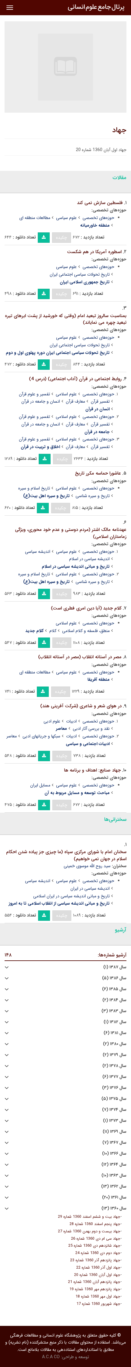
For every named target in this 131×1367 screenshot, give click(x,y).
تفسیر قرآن (100, 401)
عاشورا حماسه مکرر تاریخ (98, 473)
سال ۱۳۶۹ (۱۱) (114, 1132)
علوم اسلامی (66, 394)
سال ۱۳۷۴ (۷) (114, 1110)
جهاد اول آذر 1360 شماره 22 (98, 1268)
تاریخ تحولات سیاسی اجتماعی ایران (80, 274)
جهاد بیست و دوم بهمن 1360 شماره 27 (89, 1231)
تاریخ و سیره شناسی (93, 496)
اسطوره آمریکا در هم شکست (94, 252)
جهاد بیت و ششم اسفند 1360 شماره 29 (89, 1217)
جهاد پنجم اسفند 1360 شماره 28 (94, 1224)
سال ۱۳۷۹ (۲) (114, 1055)
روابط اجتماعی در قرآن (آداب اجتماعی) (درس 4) (75, 379)
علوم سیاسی (66, 217)
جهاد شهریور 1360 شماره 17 (98, 1304)
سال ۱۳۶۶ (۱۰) (114, 1153)
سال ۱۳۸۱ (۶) (115, 1033)
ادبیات (71, 721)
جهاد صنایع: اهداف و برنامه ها (92, 770)
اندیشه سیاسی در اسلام (89, 559)
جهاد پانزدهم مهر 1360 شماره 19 (94, 1289)
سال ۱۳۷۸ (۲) (114, 1066)
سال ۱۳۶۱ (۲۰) (114, 1197)
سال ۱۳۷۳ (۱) (114, 1121)
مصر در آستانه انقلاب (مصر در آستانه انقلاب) (80, 657)
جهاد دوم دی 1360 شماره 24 (97, 1253)
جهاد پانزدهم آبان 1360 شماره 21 (94, 1282)
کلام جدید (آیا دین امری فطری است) (86, 608)
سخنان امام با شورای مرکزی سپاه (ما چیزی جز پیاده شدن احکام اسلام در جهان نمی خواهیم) (66, 855)
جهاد (119, 130)
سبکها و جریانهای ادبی (41, 736)
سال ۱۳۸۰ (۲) (114, 1044)
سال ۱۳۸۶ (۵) (114, 978)
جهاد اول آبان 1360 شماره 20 (97, 1275)
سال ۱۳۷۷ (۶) (114, 1077)
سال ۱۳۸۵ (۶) (114, 989)
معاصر (11, 736)
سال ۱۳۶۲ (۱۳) (113, 1186)
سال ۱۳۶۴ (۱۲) (113, 1164)
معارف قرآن (75, 401)
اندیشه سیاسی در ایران (90, 888)
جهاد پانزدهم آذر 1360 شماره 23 (95, 1260)
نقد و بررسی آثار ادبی (91, 728)
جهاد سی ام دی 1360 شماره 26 (95, 1239)
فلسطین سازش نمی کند (100, 203)
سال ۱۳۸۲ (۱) (115, 1022)
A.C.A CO (51, 1357)
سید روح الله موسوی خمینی (87, 866)
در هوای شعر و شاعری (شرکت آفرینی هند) (81, 706)
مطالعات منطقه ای (34, 217)
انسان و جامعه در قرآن (40, 401)
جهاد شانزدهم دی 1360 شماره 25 (94, 1246)
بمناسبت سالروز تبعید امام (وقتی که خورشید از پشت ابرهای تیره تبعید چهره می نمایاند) (65, 319)
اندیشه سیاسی (37, 551)
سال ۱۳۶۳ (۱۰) (113, 1175)
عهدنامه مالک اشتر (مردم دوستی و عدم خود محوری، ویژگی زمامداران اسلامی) (70, 533)
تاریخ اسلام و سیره (34, 488)
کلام (52, 630)
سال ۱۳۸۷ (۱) (114, 967)
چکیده (61, 237)
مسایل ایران (40, 785)
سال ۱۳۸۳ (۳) (113, 1011)
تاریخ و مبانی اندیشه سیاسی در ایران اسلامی (71, 896)
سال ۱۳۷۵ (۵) (113, 1099)
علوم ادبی (52, 721)
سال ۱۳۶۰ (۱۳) (113, 1208)
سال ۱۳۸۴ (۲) (114, 1000)
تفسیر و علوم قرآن (34, 394)
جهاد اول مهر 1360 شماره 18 (98, 1297)
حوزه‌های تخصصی (98, 217)
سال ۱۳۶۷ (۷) (114, 1142)
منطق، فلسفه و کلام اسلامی (86, 630)
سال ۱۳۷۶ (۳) (114, 1088)
